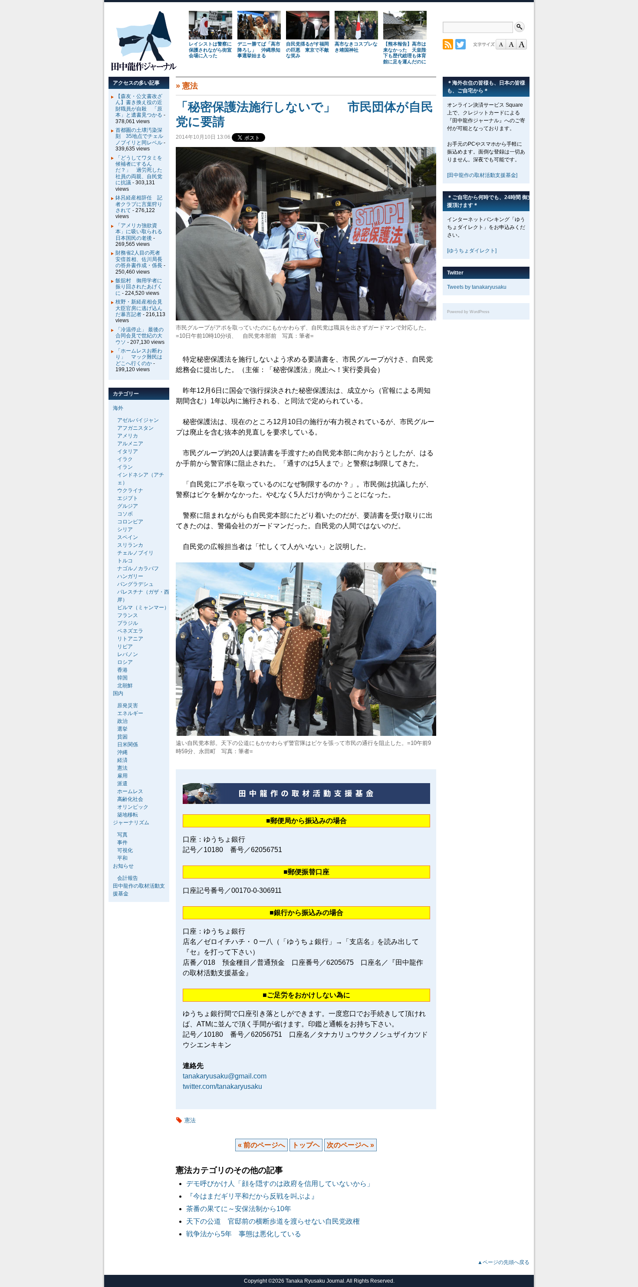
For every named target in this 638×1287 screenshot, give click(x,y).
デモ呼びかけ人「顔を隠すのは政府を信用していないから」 (280, 1183)
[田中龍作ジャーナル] (144, 69)
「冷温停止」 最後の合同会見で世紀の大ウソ (139, 336)
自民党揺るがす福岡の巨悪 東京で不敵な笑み (307, 50)
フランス (127, 615)
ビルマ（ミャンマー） (143, 607)
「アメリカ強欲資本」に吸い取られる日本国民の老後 (138, 231)
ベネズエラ (130, 631)
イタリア (127, 451)
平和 (122, 858)
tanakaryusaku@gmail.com (224, 1076)
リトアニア (130, 639)
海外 (118, 408)
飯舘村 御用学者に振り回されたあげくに (138, 287)
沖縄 (122, 752)
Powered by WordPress (468, 312)
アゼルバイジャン (138, 420)
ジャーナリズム (131, 823)
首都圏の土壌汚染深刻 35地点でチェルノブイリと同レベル (139, 136)
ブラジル (127, 623)
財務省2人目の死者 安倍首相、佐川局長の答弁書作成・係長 (140, 259)
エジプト (127, 498)
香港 (122, 670)
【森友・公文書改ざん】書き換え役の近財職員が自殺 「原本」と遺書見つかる (138, 105)
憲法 (190, 86)
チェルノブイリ (135, 553)
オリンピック (132, 807)
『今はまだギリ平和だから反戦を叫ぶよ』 (252, 1196)
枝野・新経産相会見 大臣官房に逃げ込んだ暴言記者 (141, 308)
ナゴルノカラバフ (138, 568)
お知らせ (123, 866)
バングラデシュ (135, 584)
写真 (122, 835)
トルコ (125, 561)
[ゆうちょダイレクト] (472, 251)
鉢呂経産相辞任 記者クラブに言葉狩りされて (138, 204)
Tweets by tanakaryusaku (476, 287)
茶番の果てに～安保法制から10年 (238, 1208)
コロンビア (130, 522)
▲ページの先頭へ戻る (503, 1262)
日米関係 (127, 744)
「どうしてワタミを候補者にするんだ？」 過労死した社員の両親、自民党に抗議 (138, 170)
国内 (118, 693)
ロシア (125, 662)
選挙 (122, 729)
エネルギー (130, 713)
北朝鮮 (125, 686)
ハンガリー (130, 576)
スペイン (127, 537)
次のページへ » (350, 1145)
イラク (125, 459)
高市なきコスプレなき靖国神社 (356, 46)
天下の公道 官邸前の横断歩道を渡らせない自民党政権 (276, 1221)
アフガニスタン (135, 428)
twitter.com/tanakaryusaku (222, 1086)
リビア (125, 647)
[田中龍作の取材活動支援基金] (482, 175)
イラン (125, 467)
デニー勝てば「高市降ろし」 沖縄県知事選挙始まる (258, 50)
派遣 (122, 784)
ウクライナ (130, 490)
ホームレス (130, 791)
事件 (122, 842)
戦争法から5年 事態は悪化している (243, 1234)
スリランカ (130, 545)
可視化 (125, 850)
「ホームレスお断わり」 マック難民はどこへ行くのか (138, 357)
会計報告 (127, 878)
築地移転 (127, 815)
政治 (122, 721)
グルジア (127, 506)
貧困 (122, 737)
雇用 (122, 776)
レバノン (127, 654)
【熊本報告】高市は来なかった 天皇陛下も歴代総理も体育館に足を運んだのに (404, 52)
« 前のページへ (261, 1145)
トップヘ (306, 1145)
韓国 (122, 678)
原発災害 (127, 705)
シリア (125, 529)
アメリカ (127, 436)
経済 (122, 760)
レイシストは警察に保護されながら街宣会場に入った (210, 50)
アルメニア (130, 444)
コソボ (125, 514)
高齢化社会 (130, 799)
